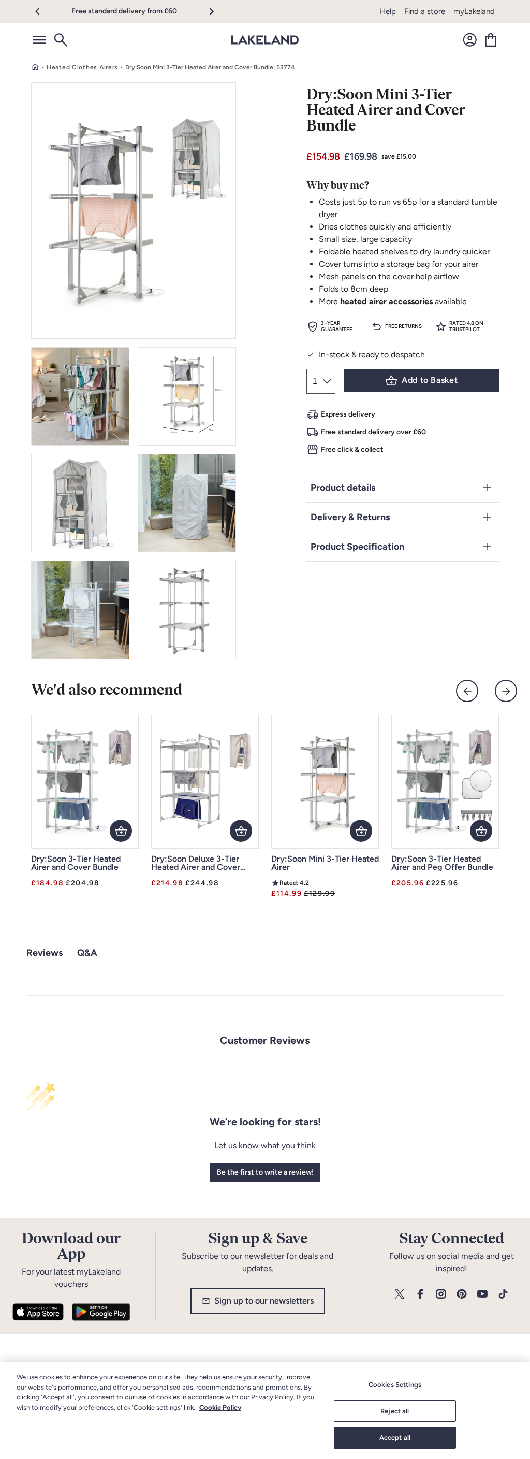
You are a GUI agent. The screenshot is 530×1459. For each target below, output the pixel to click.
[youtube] (482, 1294)
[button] (43, 11)
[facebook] (420, 1294)
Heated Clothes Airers (82, 67)
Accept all (394, 1437)
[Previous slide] (467, 691)
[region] (265, 1410)
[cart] (490, 40)
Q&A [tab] (87, 953)
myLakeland (474, 11)
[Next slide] (506, 691)
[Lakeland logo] (265, 40)
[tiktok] (503, 1294)
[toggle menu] (39, 40)
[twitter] (399, 1294)
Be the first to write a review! (265, 1172)
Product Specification (357, 546)
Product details (343, 487)
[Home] (35, 67)
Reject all (394, 1411)
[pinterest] (461, 1294)
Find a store (424, 11)
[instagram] (441, 1294)
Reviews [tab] (44, 953)
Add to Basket (430, 380)
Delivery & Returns (350, 517)
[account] (470, 40)
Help (388, 11)
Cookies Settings (395, 1385)
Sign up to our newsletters (264, 1301)
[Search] (60, 40)
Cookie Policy (220, 1407)
